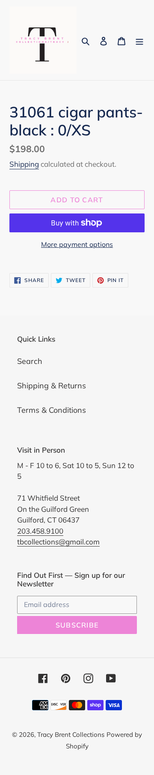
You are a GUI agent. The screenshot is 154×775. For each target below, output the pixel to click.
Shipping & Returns (51, 386)
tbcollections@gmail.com (58, 541)
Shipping (24, 163)
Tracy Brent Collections (70, 734)
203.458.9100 (40, 530)
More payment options (77, 244)
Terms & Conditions (51, 410)
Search (29, 361)
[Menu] (139, 40)
